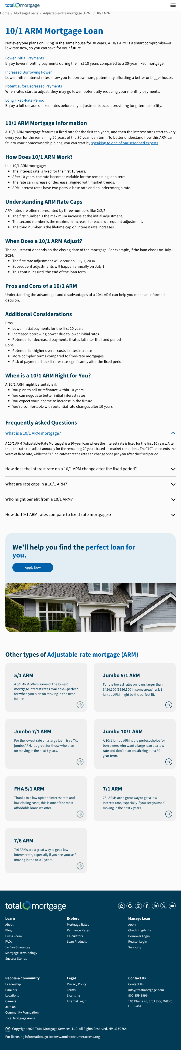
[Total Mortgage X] (163, 905)
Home (4, 13)
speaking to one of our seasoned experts (124, 143)
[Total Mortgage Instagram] (138, 905)
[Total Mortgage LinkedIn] (155, 905)
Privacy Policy (77, 984)
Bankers (11, 989)
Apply (132, 924)
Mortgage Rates (78, 924)
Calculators (75, 936)
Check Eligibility (139, 930)
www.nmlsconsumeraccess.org (76, 1036)
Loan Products (77, 941)
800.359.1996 (138, 995)
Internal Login (76, 1001)
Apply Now (33, 567)
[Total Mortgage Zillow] (121, 905)
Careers (10, 1001)
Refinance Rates (78, 930)
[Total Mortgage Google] (129, 905)
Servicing (134, 947)
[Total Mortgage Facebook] (146, 905)
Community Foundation (22, 1012)
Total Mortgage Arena (20, 1018)
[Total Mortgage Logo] (35, 906)
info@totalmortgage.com (146, 989)
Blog (8, 930)
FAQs (8, 941)
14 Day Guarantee (17, 947)
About (9, 924)
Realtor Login (137, 941)
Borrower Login (139, 936)
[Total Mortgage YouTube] (172, 905)
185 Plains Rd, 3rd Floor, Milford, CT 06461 (150, 1003)
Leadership (13, 984)
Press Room (13, 936)
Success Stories (16, 958)
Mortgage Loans (26, 13)
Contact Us (135, 984)
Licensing (73, 995)
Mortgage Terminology (21, 952)
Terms (71, 989)
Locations (12, 995)
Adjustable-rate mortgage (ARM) (67, 13)
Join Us (10, 1006)
